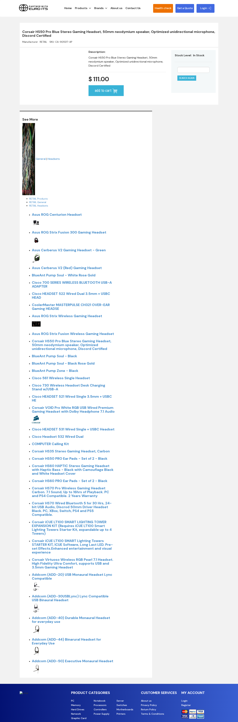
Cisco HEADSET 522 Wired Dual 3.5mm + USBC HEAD (71, 295)
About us (116, 8)
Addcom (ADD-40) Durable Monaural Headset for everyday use (71, 620)
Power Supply (101, 713)
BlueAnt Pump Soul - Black (54, 356)
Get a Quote (185, 8)
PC (72, 700)
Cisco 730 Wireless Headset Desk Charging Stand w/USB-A (68, 387)
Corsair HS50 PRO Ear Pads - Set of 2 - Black (69, 458)
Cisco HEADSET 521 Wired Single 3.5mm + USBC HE (72, 398)
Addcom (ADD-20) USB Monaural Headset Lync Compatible (72, 576)
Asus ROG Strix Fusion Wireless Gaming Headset (73, 333)
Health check (163, 8)
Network (76, 713)
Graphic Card (78, 718)
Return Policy (148, 709)
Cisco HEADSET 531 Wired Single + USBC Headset (73, 429)
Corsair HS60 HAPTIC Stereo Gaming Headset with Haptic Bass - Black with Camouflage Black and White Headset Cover (72, 470)
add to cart (103, 90)
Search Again (186, 78)
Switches (122, 705)
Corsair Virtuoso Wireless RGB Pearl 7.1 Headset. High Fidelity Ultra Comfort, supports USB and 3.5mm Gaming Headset (72, 563)
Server (120, 700)
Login (184, 700)
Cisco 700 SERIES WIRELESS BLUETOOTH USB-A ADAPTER (72, 284)
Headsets (54, 159)
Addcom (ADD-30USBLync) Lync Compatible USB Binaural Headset (70, 598)
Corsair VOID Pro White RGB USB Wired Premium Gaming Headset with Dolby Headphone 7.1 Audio (73, 409)
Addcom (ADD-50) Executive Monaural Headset (72, 661)
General (41, 159)
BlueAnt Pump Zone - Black (55, 370)
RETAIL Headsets (38, 205)
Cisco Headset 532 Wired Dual (57, 436)
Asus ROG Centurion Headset (57, 214)
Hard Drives (77, 709)
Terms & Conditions (152, 713)
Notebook (99, 700)
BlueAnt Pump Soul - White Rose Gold (63, 275)
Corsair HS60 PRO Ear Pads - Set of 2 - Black (69, 481)
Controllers (100, 709)
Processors (100, 705)
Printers (121, 713)
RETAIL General (37, 202)
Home (68, 8)
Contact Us (132, 8)
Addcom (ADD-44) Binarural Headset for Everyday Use (66, 641)
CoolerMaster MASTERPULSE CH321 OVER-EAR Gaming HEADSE (71, 307)
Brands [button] (98, 8)
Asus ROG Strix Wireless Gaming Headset (67, 316)
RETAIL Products (38, 198)
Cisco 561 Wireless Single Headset (61, 378)
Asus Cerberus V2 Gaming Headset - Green (69, 250)
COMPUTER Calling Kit (50, 444)
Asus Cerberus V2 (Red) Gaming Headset (67, 268)
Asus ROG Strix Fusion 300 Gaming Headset (69, 232)
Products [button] (81, 8)
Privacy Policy (149, 705)
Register (186, 705)
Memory (76, 705)
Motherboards (125, 709)
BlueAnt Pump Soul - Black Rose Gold (63, 363)
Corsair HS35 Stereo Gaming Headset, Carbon (71, 451)
